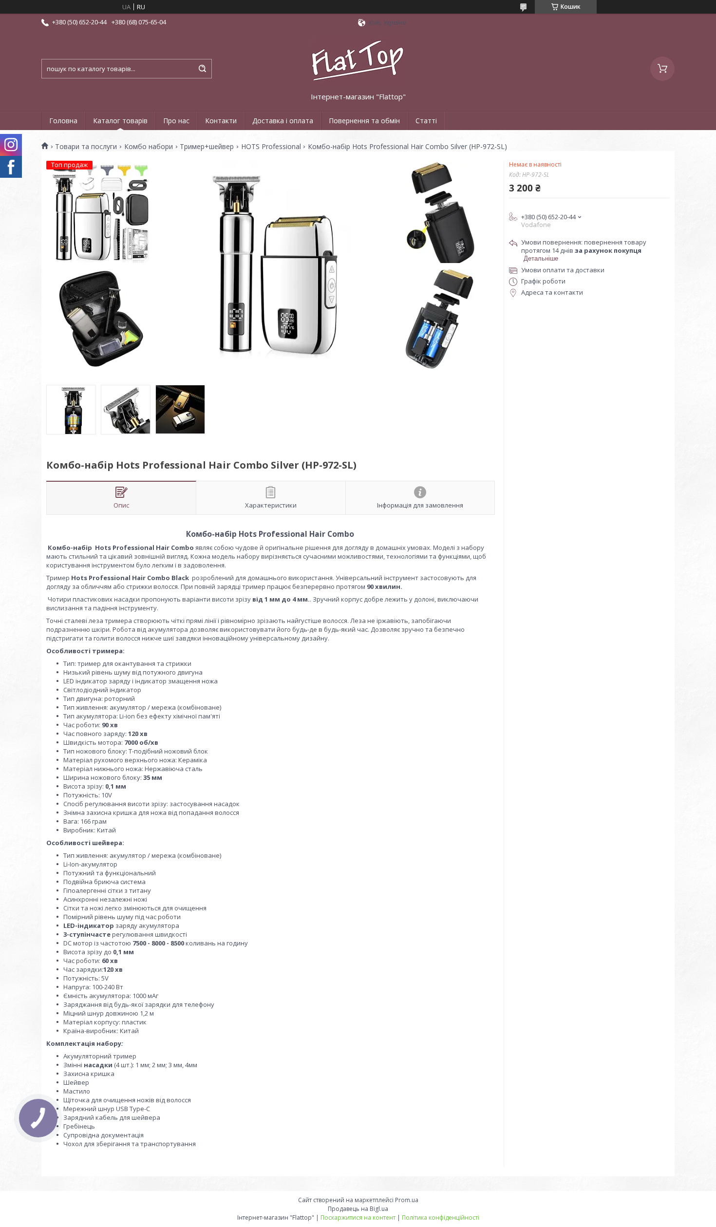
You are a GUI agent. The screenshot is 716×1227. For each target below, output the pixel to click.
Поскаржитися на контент (358, 1217)
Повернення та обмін (364, 120)
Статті (426, 120)
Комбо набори (148, 146)
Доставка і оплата (282, 120)
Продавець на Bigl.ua (358, 1209)
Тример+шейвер (207, 146)
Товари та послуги (86, 146)
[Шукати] (202, 68)
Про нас (176, 120)
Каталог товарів (120, 120)
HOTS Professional (271, 146)
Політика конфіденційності (440, 1217)
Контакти (221, 120)
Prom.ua (406, 1200)
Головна (63, 120)
